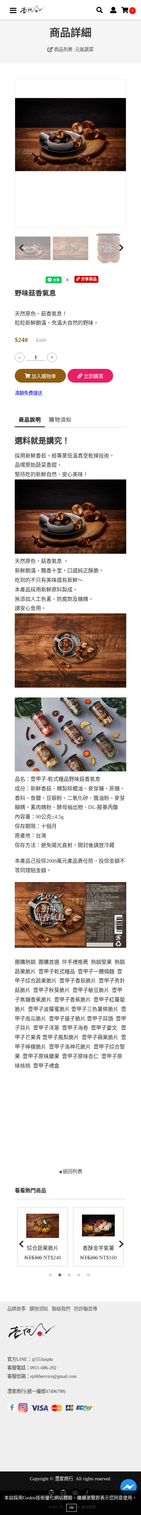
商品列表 (62, 49)
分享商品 (88, 279)
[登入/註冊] (113, 10)
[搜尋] (99, 10)
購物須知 (60, 420)
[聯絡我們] (128, 1489)
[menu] (13, 10)
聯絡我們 (61, 1308)
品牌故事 (16, 1308)
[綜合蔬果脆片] (43, 1225)
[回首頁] (32, 10)
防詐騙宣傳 (85, 1308)
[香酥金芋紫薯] (98, 1225)
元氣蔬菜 (84, 49)
